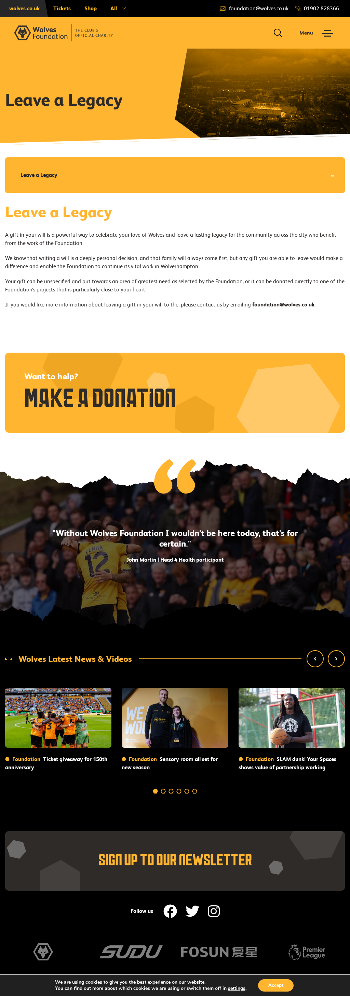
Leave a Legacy (39, 175)
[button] (315, 658)
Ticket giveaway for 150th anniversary (56, 763)
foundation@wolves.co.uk (283, 304)
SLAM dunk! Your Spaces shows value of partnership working (287, 763)
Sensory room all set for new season (170, 763)
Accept (275, 985)
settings (236, 988)
